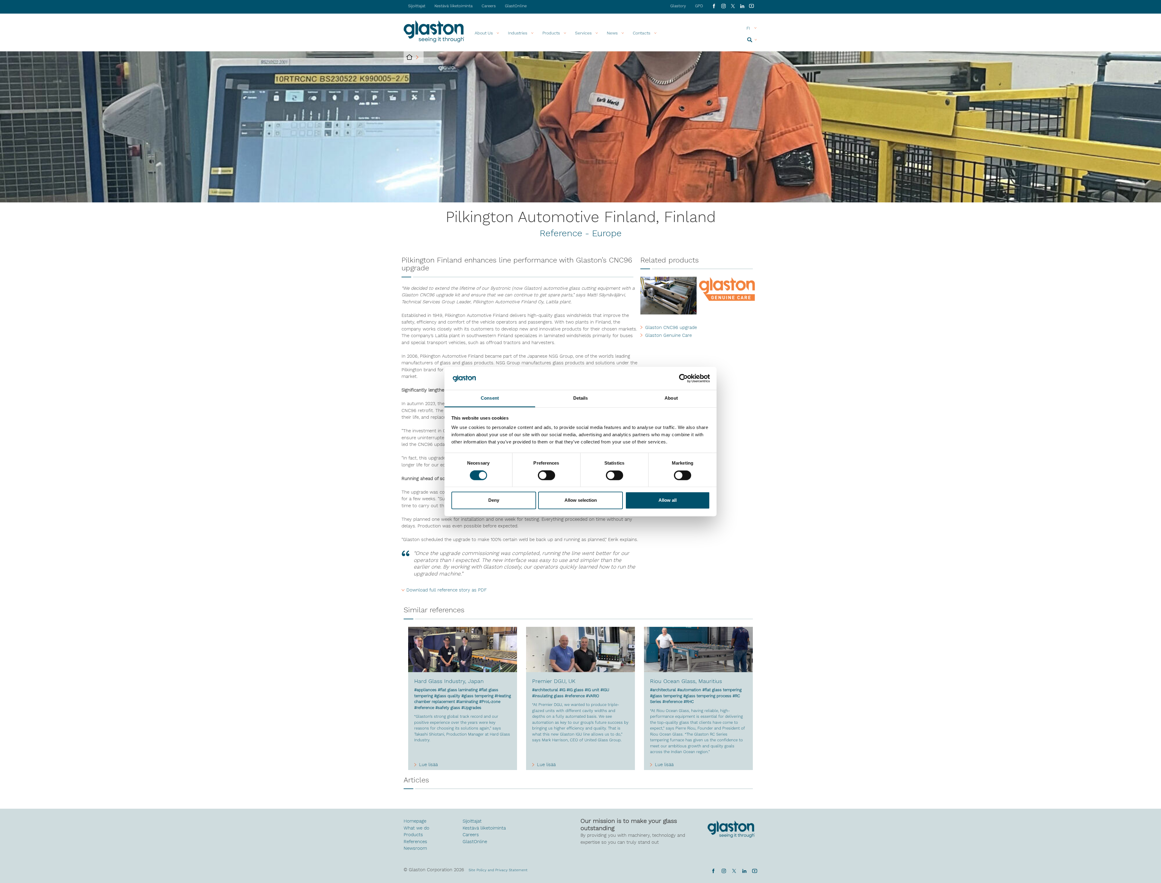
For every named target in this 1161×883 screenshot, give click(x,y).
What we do (416, 828)
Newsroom (415, 848)
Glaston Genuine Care (668, 335)
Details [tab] (580, 398)
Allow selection (580, 500)
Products (551, 33)
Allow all (668, 500)
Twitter (734, 871)
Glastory (678, 6)
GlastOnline (516, 6)
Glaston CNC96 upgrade (671, 327)
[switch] (546, 476)
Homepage (415, 821)
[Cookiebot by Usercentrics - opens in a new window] (683, 378)
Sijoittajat (416, 6)
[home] (409, 57)
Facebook (714, 6)
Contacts (641, 33)
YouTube (751, 6)
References (415, 841)
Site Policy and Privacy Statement (498, 870)
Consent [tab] (490, 398)
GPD (699, 6)
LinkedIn (742, 6)
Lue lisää (428, 764)
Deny (493, 500)
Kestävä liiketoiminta (453, 6)
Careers (489, 6)
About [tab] (671, 398)
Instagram (723, 6)
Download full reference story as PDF (446, 590)
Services (583, 33)
